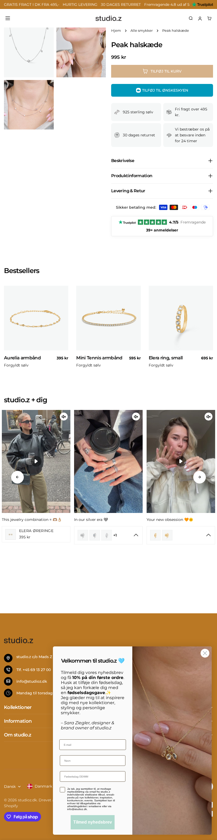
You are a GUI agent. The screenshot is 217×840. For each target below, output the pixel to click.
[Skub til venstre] (17, 477)
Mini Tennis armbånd (99, 357)
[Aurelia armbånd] (36, 318)
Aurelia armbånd (22, 357)
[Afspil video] (36, 461)
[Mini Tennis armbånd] (108, 318)
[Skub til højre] (199, 477)
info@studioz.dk (31, 681)
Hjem (116, 31)
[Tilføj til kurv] (62, 348)
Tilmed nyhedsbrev (92, 822)
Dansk (10, 786)
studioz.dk (27, 800)
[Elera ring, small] (181, 318)
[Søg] (191, 18)
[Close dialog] (205, 653)
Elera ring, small (166, 357)
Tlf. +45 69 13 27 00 (33, 669)
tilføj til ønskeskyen (165, 90)
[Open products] (136, 535)
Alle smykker (141, 31)
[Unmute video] (64, 417)
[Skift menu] (7, 18)
